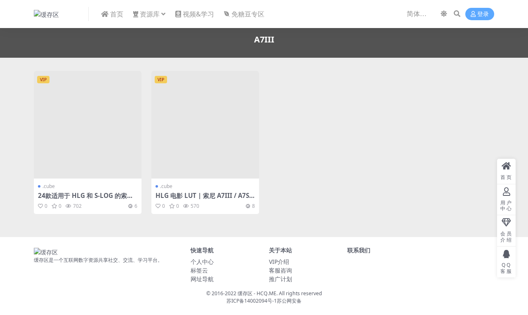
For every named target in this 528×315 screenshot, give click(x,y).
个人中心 (202, 262)
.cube (48, 186)
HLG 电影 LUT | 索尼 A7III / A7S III (204, 199)
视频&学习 (198, 14)
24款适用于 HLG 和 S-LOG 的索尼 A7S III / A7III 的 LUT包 (85, 199)
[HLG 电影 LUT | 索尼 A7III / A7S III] (205, 125)
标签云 (199, 270)
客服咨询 (280, 270)
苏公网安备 (289, 300)
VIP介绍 (279, 262)
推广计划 (280, 279)
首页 (116, 14)
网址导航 (202, 279)
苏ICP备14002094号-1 (251, 300)
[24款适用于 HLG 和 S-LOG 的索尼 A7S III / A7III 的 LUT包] (87, 125)
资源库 (150, 14)
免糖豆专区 (247, 14)
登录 (483, 14)
